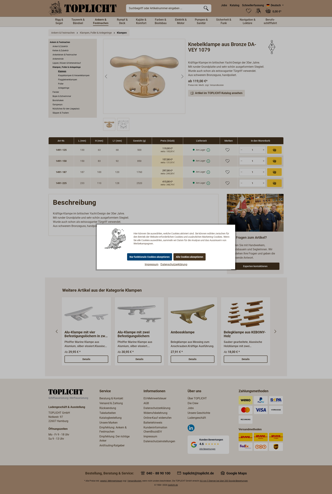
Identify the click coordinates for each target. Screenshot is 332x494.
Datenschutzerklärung (173, 264)
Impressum (151, 264)
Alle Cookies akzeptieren (189, 256)
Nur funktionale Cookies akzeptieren (150, 256)
